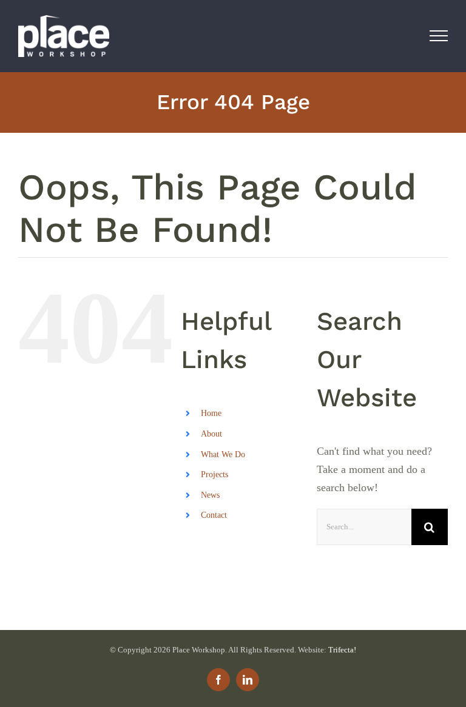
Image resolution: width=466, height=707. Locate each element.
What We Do (223, 454)
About (211, 433)
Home (211, 413)
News (210, 495)
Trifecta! (342, 649)
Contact (214, 515)
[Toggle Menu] (439, 35)
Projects (214, 474)
